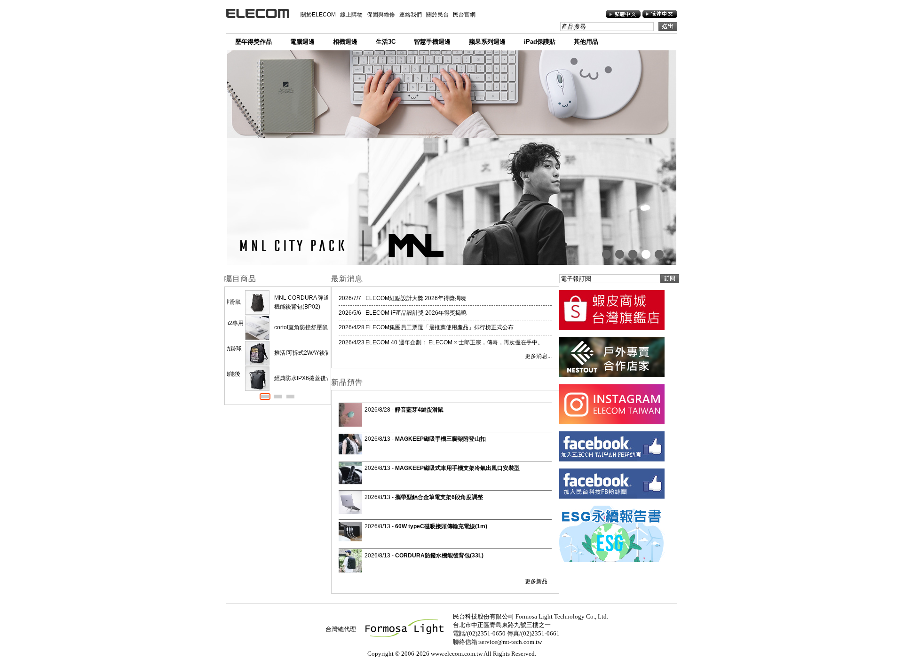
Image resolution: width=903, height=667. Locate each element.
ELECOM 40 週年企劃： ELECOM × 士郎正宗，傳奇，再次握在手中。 (454, 342)
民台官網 (464, 14)
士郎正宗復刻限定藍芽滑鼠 (290, 302)
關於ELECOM (318, 14)
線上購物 (351, 14)
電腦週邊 (302, 41)
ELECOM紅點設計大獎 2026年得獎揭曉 (415, 298)
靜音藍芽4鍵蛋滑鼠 (419, 409)
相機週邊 (345, 41)
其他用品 (586, 41)
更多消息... (538, 356)
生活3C (386, 41)
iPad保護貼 (539, 41)
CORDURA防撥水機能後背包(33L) (439, 555)
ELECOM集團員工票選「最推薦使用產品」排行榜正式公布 (439, 327)
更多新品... (538, 581)
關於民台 (437, 14)
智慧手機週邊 (432, 41)
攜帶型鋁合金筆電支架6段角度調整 (439, 497)
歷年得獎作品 (253, 41)
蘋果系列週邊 (487, 41)
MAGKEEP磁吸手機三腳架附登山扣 (440, 439)
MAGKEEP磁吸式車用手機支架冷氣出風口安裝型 (457, 468)
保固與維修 (381, 14)
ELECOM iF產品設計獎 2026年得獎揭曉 (416, 313)
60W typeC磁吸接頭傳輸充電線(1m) (441, 526)
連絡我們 (410, 14)
